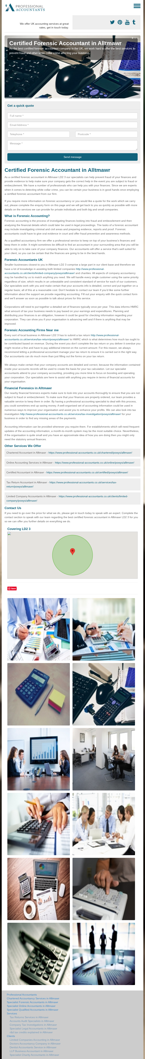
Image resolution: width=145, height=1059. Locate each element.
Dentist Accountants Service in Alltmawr (33, 1047)
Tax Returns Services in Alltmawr (29, 1017)
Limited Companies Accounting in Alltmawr (35, 1039)
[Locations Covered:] (6, 5)
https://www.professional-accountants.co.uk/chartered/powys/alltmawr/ (90, 452)
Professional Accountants (22, 994)
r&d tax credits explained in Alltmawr (31, 1032)
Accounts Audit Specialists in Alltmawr (32, 1020)
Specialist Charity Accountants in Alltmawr (34, 1054)
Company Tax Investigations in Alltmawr (33, 1024)
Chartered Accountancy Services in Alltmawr (33, 998)
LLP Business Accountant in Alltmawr (31, 1051)
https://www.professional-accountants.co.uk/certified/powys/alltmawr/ (87, 472)
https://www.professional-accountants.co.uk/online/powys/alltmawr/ (94, 462)
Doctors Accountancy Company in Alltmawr (35, 1043)
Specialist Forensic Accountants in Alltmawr (32, 1002)
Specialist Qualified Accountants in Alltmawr (32, 1009)
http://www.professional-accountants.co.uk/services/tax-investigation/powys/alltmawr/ (70, 414)
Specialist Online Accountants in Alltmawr (31, 1005)
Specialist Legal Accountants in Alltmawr (33, 1028)
